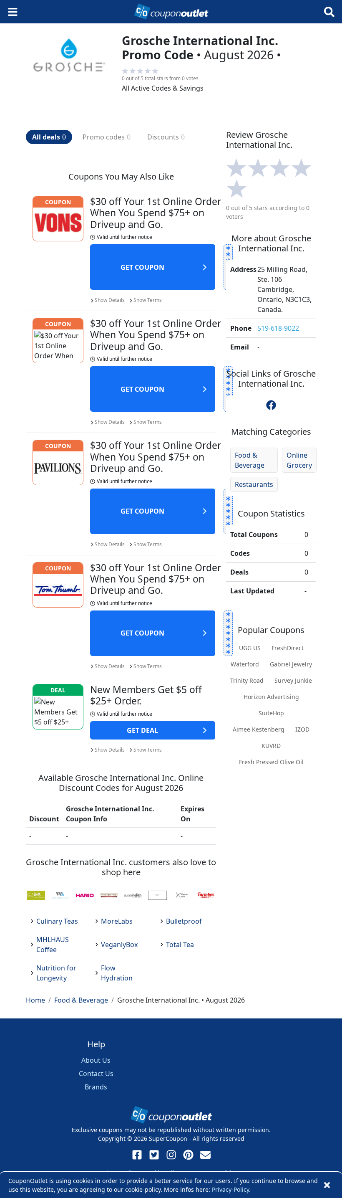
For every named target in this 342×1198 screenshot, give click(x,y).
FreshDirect (288, 648)
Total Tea (180, 944)
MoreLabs (117, 921)
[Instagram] (171, 1155)
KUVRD (271, 746)
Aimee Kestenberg (258, 729)
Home (35, 1000)
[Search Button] (329, 12)
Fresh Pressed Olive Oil (271, 762)
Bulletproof (184, 921)
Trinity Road (247, 680)
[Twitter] (154, 1155)
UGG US (250, 648)
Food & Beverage (249, 460)
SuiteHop (271, 713)
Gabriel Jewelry (291, 664)
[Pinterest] (188, 1155)
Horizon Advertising (271, 697)
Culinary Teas (57, 921)
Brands (96, 1087)
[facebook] (271, 405)
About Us (96, 1060)
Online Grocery (299, 460)
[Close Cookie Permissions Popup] (327, 1185)
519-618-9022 (278, 328)
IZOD (302, 729)
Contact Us (96, 1073)
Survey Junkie (293, 680)
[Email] (205, 1155)
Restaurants (254, 484)
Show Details (110, 300)
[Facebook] (137, 1155)
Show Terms (147, 300)
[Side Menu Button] (12, 12)
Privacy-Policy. (231, 1189)
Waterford (245, 664)
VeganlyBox (119, 944)
